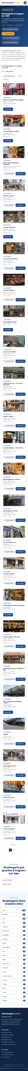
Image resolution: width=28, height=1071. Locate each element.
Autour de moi (9, 33)
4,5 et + (6, 79)
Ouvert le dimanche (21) (11, 38)
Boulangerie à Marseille (7, 1035)
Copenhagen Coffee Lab (11, 637)
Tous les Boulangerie (7, 1052)
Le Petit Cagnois (8, 290)
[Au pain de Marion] (14, 217)
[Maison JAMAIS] (14, 406)
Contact (23, 1066)
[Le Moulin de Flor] (14, 787)
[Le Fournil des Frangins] (14, 121)
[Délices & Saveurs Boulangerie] (14, 89)
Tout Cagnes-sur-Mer (11, 29)
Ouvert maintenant (9, 76)
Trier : (3, 71)
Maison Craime (8, 196)
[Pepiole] (14, 724)
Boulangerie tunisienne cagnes (13, 605)
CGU (14, 1064)
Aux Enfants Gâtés (9, 352)
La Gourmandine (9, 829)
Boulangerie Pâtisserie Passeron (10, 163)
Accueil (3, 25)
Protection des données (9, 1066)
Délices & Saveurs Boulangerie (13, 100)
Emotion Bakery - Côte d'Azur (13, 448)
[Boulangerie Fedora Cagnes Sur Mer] (14, 658)
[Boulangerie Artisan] (14, 311)
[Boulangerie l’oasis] (14, 755)
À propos (18, 1066)
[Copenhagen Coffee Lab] (14, 626)
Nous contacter (5, 1057)
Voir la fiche (7, 109)
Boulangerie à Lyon (6, 1037)
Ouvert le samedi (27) (11, 42)
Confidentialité (19, 1064)
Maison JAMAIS (8, 416)
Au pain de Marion (9, 227)
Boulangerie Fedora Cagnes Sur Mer (14, 669)
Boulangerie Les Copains (11, 479)
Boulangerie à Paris (6, 1032)
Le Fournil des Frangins (11, 131)
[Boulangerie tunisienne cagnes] (14, 595)
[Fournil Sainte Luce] (14, 532)
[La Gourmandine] (14, 818)
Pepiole (5, 734)
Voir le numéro (10, 173)
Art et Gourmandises (10, 259)
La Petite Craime (8, 574)
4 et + (20, 76)
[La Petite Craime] (14, 563)
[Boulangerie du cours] (14, 500)
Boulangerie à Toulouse (7, 1042)
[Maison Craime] (14, 185)
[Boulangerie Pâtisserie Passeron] (14, 152)
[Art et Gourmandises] (14, 248)
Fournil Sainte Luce (9, 542)
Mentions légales (8, 1064)
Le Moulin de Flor (8, 797)
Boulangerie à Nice (6, 1039)
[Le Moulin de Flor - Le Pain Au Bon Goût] (14, 373)
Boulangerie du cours (10, 511)
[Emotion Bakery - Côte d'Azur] (14, 437)
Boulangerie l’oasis (9, 766)
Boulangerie (12, 3)
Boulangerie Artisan (10, 322)
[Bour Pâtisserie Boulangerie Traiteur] (14, 691)
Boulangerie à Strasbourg (8, 1044)
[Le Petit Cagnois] (14, 280)
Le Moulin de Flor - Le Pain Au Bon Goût (12, 384)
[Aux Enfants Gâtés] (14, 341)
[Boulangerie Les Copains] (14, 469)
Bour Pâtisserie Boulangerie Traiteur (12, 702)
